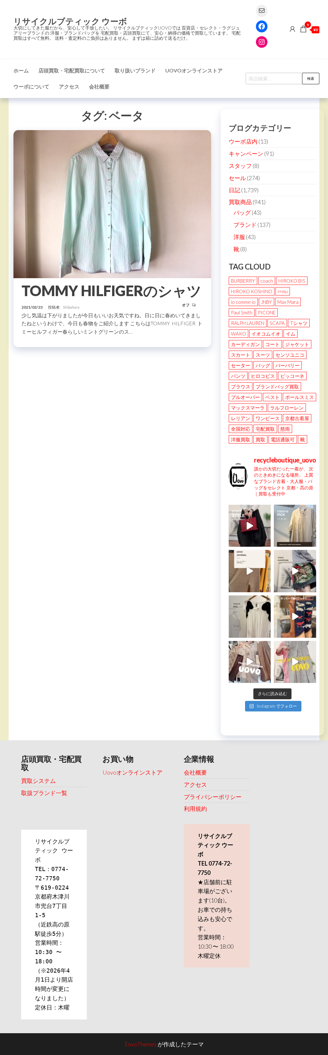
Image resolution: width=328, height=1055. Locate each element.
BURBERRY (243, 281)
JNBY (266, 302)
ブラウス (240, 386)
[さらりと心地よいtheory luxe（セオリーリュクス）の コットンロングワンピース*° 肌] (295, 526)
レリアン (240, 418)
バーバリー (287, 365)
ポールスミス (299, 397)
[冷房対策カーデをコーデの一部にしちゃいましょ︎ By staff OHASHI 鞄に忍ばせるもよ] (250, 571)
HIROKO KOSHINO (251, 291)
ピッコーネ (292, 376)
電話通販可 (283, 439)
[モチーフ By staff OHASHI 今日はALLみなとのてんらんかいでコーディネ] (295, 571)
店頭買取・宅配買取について (71, 70)
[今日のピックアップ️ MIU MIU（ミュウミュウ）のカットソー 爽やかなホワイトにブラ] (250, 616)
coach (266, 281)
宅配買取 (265, 429)
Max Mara (288, 302)
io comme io (243, 302)
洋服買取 (240, 439)
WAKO (238, 333)
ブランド (245, 224)
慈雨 (285, 429)
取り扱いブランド (135, 70)
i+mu (283, 291)
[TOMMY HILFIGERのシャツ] (112, 203)
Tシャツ (299, 323)
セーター (240, 365)
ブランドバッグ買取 (277, 386)
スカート (240, 355)
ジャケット (297, 344)
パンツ (238, 376)
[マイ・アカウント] (292, 29)
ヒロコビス (263, 376)
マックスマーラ (248, 408)
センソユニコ (289, 355)
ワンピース (268, 418)
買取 (260, 439)
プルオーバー (245, 397)
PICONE (266, 312)
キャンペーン (246, 153)
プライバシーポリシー (213, 796)
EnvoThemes (141, 1044)
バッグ (242, 212)
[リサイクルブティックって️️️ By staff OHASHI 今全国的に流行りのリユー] (250, 662)
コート (272, 344)
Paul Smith (241, 312)
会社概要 (99, 86)
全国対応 (240, 429)
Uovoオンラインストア (194, 70)
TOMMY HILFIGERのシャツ (111, 290)
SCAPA (277, 323)
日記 (234, 190)
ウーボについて (31, 86)
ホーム (21, 70)
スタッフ (240, 165)
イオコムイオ (265, 333)
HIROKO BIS (291, 281)
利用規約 (195, 808)
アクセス (69, 86)
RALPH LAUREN (247, 323)
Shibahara (71, 307)
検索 (310, 78)
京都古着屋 (297, 418)
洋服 (239, 236)
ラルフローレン (287, 408)
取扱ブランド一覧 (44, 792)
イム (290, 333)
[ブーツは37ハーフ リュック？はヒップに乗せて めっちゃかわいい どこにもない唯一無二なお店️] (295, 616)
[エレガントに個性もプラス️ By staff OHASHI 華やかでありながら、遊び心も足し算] (250, 526)
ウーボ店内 (243, 141)
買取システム (38, 780)
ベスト (272, 397)
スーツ (263, 355)
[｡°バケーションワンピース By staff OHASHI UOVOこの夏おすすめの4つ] (295, 662)
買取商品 (240, 201)
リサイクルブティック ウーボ (70, 21)
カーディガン (245, 344)
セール (237, 177)
